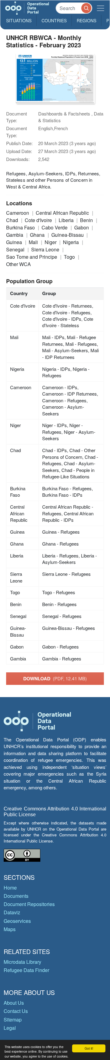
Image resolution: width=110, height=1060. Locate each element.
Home (10, 887)
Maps (10, 929)
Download (55, 678)
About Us (14, 1002)
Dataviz (12, 912)
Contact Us (16, 1010)
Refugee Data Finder (26, 970)
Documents (16, 895)
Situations (18, 20)
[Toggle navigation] (100, 8)
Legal (10, 1027)
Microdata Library (22, 961)
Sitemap (13, 1019)
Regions (86, 20)
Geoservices (17, 920)
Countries (54, 20)
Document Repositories (29, 904)
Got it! (89, 1048)
